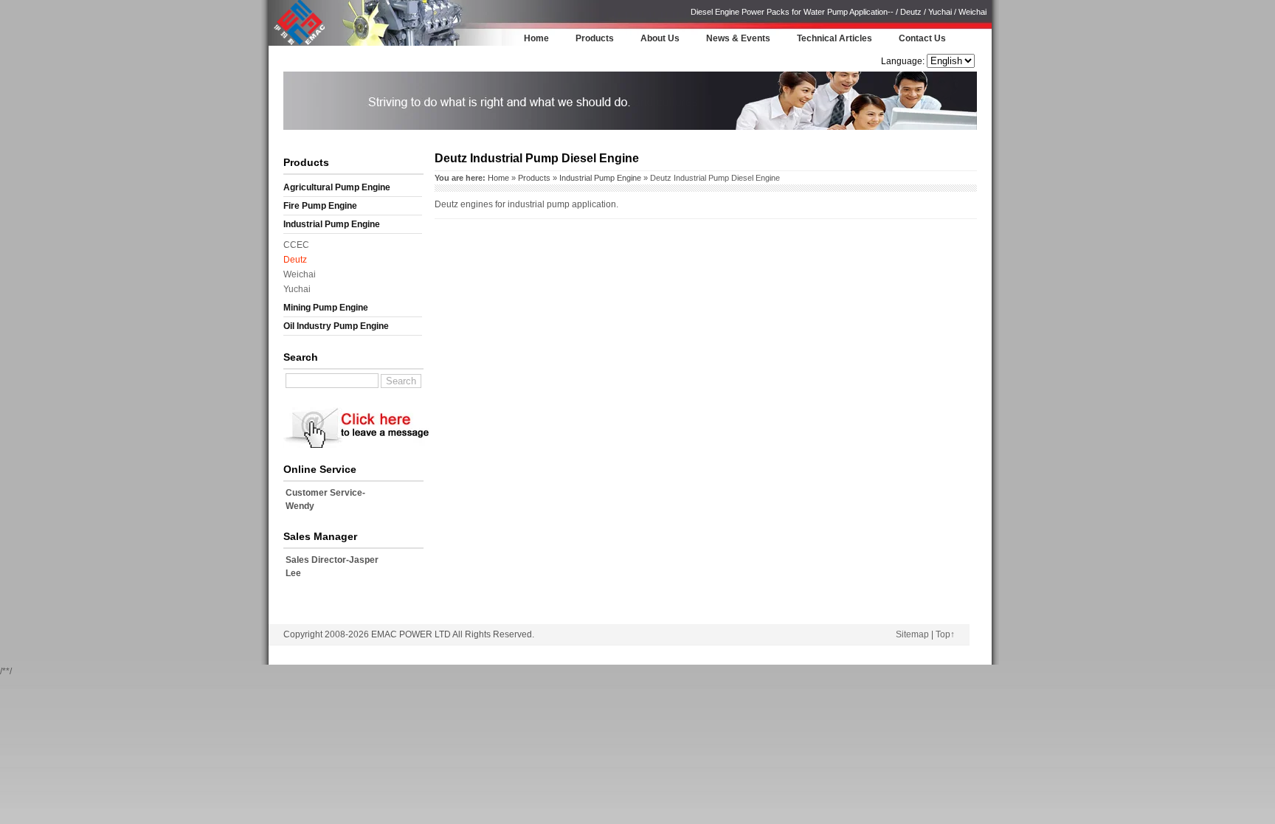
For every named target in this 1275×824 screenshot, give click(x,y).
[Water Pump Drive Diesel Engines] (299, 43)
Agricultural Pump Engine (336, 187)
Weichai (299, 274)
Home (536, 38)
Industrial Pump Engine (331, 224)
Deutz (295, 260)
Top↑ (945, 634)
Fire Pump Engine (320, 206)
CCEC (296, 245)
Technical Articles (834, 38)
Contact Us (922, 38)
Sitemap (912, 634)
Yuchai (297, 289)
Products (595, 38)
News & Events (738, 38)
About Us (660, 38)
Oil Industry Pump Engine (336, 326)
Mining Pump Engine (325, 307)
